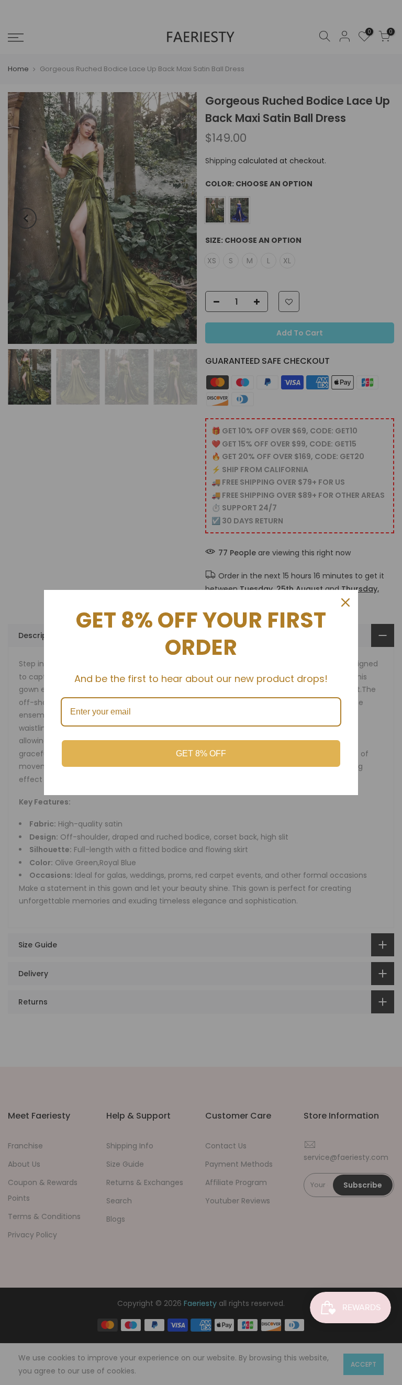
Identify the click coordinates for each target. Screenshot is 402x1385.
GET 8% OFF (201, 753)
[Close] (345, 602)
